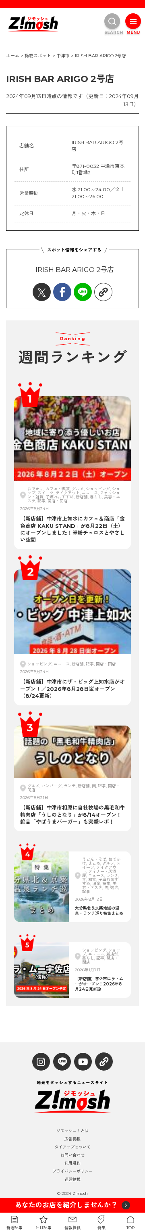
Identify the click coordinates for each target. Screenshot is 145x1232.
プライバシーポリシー (72, 1171)
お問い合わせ (72, 1155)
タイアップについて (72, 1147)
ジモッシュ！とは (72, 1131)
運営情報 (72, 1180)
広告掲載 (72, 1139)
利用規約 (72, 1163)
